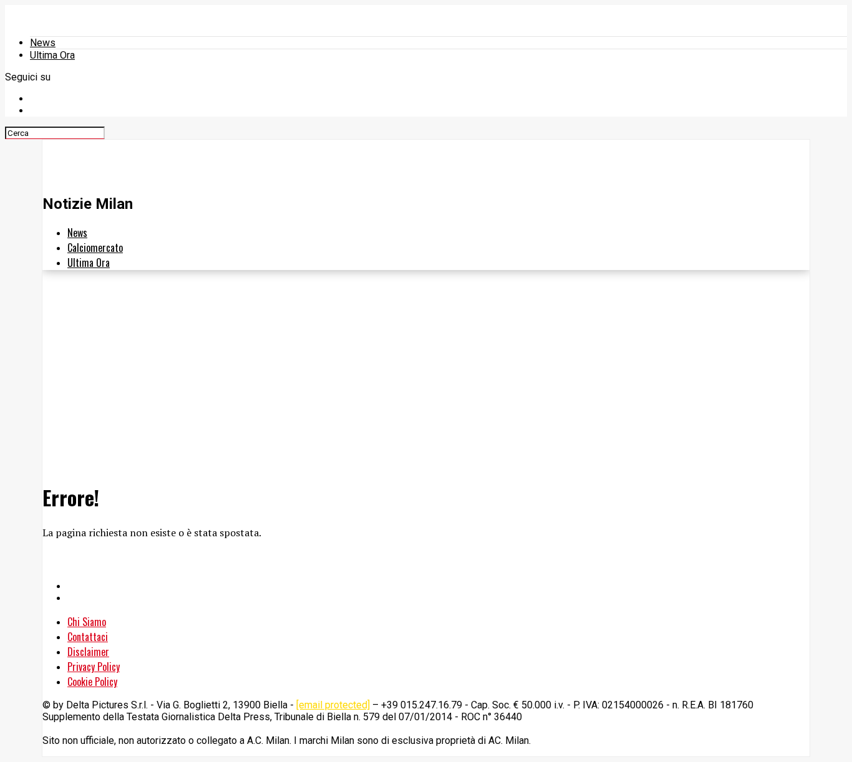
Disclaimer (88, 651)
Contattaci (87, 636)
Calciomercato (95, 247)
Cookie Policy (92, 681)
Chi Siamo (86, 621)
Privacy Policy (93, 666)
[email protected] (333, 705)
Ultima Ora (52, 55)
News (43, 43)
